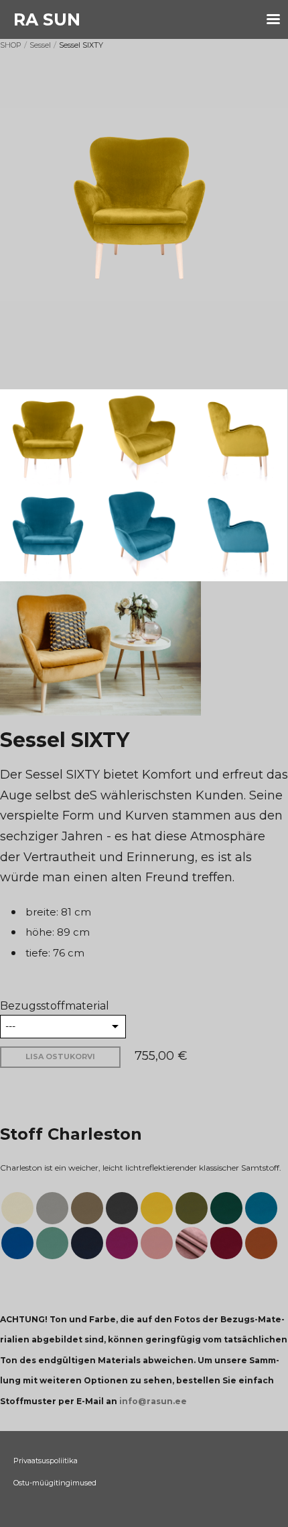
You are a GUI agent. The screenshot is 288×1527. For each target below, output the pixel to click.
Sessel (40, 45)
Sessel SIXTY (81, 45)
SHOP (10, 45)
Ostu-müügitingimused (54, 1482)
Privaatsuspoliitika (45, 1460)
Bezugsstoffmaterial (54, 1005)
